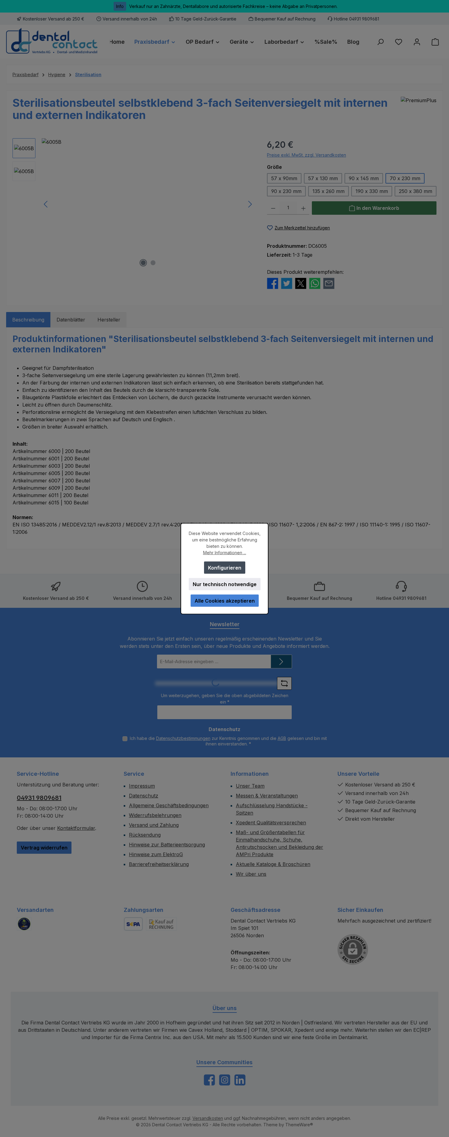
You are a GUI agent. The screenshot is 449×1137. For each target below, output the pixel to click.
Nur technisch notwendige (225, 584)
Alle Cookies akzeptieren (225, 600)
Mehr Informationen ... (224, 552)
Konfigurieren (224, 567)
